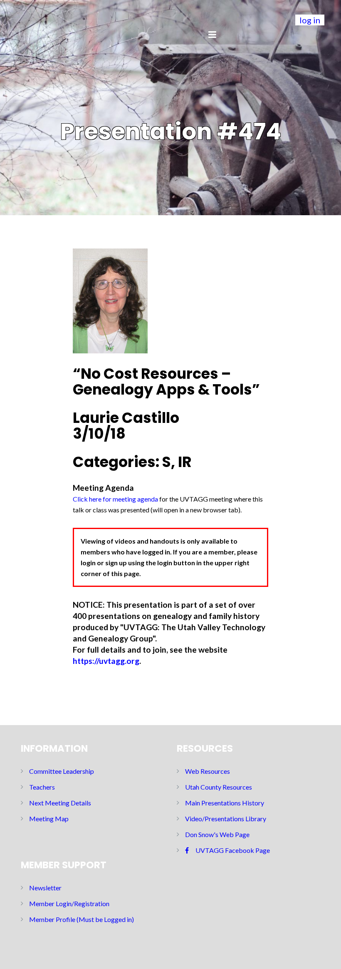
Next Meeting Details (60, 803)
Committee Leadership (61, 771)
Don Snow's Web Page (217, 834)
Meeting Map (49, 818)
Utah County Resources (218, 787)
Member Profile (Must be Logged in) (81, 919)
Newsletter (45, 888)
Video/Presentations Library (225, 818)
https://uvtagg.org (106, 661)
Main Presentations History (224, 803)
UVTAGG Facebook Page (232, 850)
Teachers (42, 787)
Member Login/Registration (69, 903)
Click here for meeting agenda (115, 499)
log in (309, 20)
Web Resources (207, 771)
